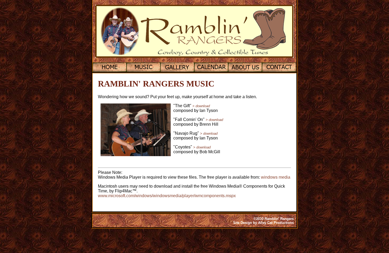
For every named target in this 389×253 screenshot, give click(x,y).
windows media (275, 177)
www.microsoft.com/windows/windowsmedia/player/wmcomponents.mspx (167, 195)
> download (201, 106)
